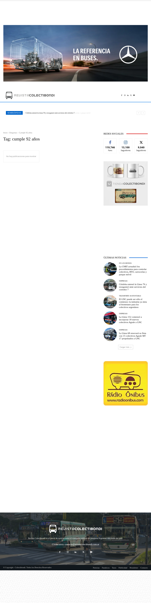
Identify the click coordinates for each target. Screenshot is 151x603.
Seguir (126, 141)
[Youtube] (134, 95)
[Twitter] (130, 95)
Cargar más (124, 347)
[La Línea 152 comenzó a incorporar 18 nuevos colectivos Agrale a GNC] (110, 318)
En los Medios (125, 263)
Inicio (5, 132)
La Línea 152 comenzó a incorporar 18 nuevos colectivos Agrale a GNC (130, 319)
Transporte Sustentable (130, 296)
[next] (143, 113)
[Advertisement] (75, 11)
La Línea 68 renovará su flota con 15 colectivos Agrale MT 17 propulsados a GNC (132, 336)
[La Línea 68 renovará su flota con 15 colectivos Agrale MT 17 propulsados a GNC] (110, 334)
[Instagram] (124, 95)
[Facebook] (121, 95)
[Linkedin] (127, 95)
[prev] (138, 113)
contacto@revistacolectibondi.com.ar (82, 544)
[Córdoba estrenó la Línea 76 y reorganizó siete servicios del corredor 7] (110, 285)
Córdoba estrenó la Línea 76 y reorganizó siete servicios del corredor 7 (49, 113)
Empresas (123, 281)
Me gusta (110, 141)
